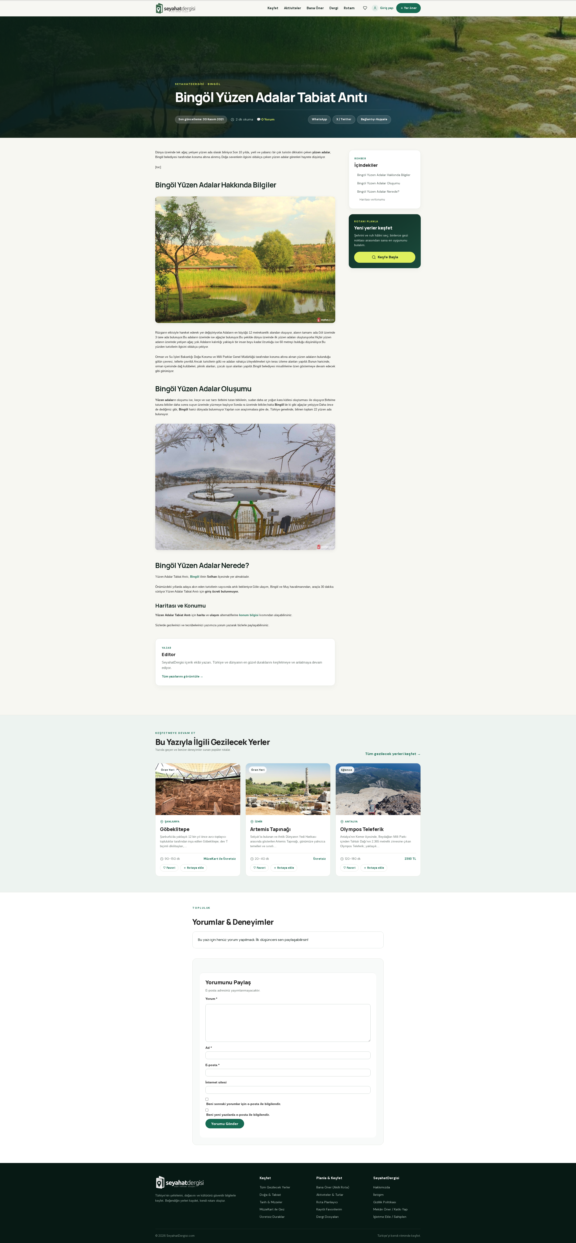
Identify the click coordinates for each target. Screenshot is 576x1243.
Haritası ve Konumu (372, 199)
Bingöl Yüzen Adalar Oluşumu (378, 183)
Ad (208, 1047)
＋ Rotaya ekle (193, 868)
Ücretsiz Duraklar (272, 1217)
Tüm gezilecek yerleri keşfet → (393, 753)
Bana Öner (315, 8)
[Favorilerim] (365, 8)
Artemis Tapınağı (270, 829)
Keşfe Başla (388, 257)
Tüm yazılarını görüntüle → (182, 676)
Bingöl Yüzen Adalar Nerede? (378, 192)
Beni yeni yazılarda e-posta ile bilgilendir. (238, 1114)
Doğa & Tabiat (270, 1195)
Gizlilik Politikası (384, 1202)
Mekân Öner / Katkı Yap (390, 1209)
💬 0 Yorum (265, 119)
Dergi (333, 8)
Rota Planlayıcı (327, 1202)
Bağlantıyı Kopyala (374, 119)
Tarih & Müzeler (271, 1202)
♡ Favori (169, 868)
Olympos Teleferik (362, 829)
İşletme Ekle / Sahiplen (389, 1217)
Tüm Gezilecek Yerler (275, 1187)
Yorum (211, 998)
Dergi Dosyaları (327, 1217)
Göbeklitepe (174, 829)
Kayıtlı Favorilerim (329, 1209)
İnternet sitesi (216, 1082)
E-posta (212, 1065)
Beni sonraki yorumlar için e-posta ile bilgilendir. (243, 1104)
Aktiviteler (292, 8)
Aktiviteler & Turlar (329, 1195)
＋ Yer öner (408, 8)
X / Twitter (343, 119)
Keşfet (273, 8)
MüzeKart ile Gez (272, 1209)
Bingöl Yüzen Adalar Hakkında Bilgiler (383, 175)
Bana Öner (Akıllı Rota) (332, 1187)
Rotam (349, 8)
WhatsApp (319, 119)
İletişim (378, 1195)
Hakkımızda (381, 1187)
